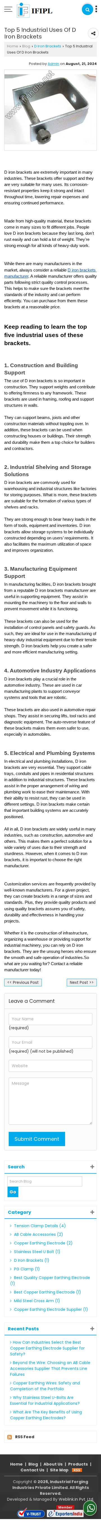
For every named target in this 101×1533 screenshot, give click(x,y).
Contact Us (32, 1470)
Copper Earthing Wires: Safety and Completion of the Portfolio (45, 1386)
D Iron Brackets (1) (31, 1260)
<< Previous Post (23, 982)
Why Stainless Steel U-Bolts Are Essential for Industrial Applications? (45, 1400)
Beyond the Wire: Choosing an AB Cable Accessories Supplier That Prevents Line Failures (50, 1368)
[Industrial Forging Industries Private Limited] (37, 9)
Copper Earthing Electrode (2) (43, 1243)
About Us (53, 1464)
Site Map (59, 1470)
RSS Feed (24, 1437)
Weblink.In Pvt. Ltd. (76, 1499)
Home (12, 46)
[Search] (87, 9)
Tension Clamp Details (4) (39, 1226)
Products (78, 1464)
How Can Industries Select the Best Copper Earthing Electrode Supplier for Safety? (47, 1348)
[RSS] (77, 1470)
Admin (53, 63)
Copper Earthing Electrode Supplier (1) (50, 1309)
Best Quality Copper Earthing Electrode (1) (50, 1280)
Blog (26, 46)
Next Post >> (82, 982)
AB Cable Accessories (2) (38, 1234)
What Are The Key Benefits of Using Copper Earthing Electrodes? (46, 1415)
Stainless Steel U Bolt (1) (36, 1252)
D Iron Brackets (47, 46)
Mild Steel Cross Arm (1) (36, 1301)
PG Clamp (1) (26, 1269)
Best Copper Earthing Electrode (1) (47, 1292)
